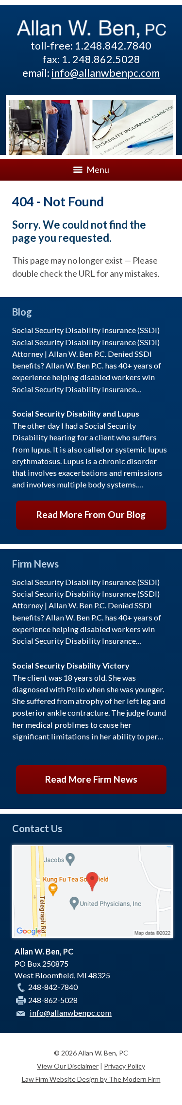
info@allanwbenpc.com (105, 73)
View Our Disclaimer (68, 1066)
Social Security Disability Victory (71, 665)
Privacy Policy (124, 1066)
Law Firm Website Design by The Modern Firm (91, 1079)
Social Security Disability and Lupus (75, 413)
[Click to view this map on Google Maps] (92, 934)
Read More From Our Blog (91, 514)
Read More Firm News (91, 779)
